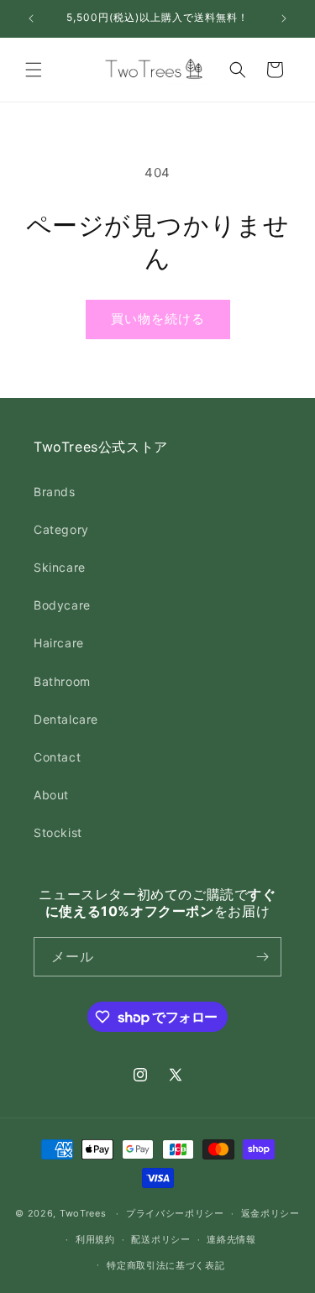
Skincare (60, 567)
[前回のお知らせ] (31, 18)
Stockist (58, 832)
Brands (55, 491)
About (51, 795)
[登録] (262, 956)
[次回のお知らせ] (283, 18)
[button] (33, 69)
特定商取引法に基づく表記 (165, 1265)
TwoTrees (83, 1213)
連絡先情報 (231, 1239)
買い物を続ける (158, 319)
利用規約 (95, 1239)
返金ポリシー (270, 1213)
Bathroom (62, 681)
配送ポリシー (160, 1239)
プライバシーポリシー (175, 1213)
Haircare (59, 643)
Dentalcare (66, 719)
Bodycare (62, 605)
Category (61, 529)
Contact (57, 757)
